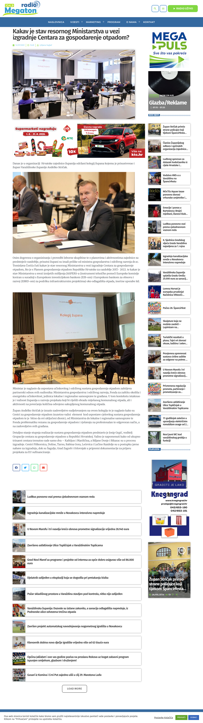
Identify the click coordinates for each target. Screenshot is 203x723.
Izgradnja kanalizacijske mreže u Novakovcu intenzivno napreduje (66, 513)
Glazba (154, 96)
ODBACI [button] (193, 717)
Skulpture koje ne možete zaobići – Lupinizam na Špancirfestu (172, 326)
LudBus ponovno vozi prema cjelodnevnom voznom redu (61, 496)
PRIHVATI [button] (181, 717)
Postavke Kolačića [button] (163, 717)
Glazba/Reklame (168, 103)
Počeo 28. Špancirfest (174, 308)
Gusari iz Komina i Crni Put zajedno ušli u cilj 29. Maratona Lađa (64, 675)
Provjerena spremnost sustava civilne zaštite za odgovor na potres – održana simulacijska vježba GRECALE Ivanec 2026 (175, 361)
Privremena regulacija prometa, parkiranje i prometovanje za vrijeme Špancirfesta (174, 390)
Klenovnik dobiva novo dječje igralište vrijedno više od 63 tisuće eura (68, 642)
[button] (16, 467)
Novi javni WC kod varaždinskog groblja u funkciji (175, 437)
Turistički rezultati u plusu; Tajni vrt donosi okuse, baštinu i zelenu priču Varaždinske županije (175, 343)
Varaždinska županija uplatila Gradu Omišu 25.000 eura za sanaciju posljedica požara (175, 277)
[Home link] (21, 9)
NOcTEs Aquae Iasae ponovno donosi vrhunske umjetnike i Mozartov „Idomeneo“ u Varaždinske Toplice (175, 197)
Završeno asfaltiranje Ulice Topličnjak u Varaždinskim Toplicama (65, 545)
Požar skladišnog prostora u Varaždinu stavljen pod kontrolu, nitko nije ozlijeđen (74, 594)
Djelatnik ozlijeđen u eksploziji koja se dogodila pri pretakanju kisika (67, 577)
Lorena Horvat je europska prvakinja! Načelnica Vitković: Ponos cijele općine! (173, 293)
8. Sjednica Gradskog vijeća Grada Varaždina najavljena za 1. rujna (175, 243)
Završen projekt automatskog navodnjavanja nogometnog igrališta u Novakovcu (74, 626)
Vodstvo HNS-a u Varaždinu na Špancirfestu (171, 178)
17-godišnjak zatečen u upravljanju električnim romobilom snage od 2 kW (175, 423)
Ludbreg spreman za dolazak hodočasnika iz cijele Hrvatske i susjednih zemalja (175, 164)
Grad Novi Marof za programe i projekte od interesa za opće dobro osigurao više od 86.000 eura (80, 561)
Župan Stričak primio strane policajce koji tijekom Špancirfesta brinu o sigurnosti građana (174, 133)
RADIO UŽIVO (183, 8)
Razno (153, 573)
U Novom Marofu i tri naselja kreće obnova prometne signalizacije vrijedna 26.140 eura (78, 529)
